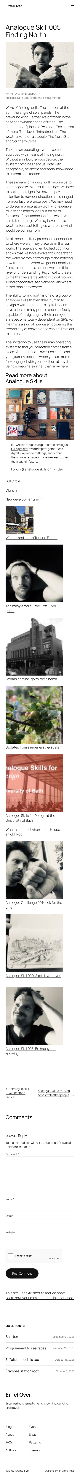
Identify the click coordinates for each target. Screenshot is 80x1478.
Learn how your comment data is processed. (40, 1297)
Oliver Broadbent (27, 93)
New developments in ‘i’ (24, 499)
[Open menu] (72, 6)
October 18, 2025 (64, 1359)
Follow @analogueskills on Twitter (37, 469)
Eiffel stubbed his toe (22, 1360)
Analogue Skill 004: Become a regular (17, 1093)
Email (9, 1215)
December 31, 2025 (63, 1336)
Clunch (11, 490)
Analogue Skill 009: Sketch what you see (33, 978)
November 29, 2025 (63, 1348)
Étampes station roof (22, 1371)
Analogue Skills (14, 97)
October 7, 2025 (65, 1371)
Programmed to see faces (26, 1348)
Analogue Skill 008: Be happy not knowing (31, 1051)
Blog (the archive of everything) (42, 97)
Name (10, 1199)
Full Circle (13, 481)
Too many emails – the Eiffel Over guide (31, 608)
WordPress (68, 1470)
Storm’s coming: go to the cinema (31, 678)
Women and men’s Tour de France (31, 537)
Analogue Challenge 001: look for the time (34, 905)
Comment (12, 1154)
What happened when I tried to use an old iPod (33, 832)
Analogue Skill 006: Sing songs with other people (54, 1093)
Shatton (12, 1337)
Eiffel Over (14, 6)
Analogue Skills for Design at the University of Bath (30, 818)
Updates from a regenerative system (34, 747)
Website (10, 1232)
